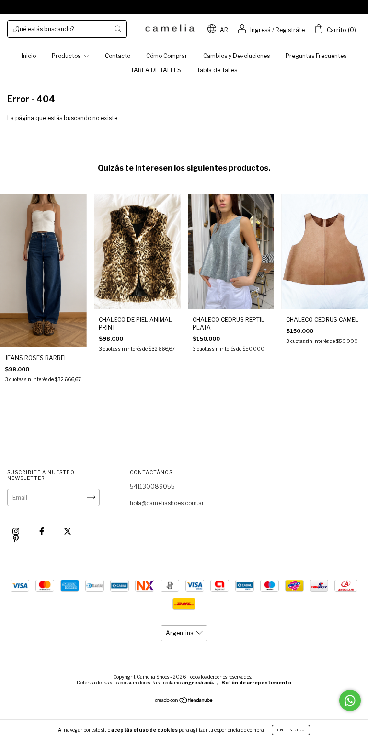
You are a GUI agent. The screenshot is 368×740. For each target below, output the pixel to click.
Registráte (290, 30)
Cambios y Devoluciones (236, 55)
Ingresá (260, 30)
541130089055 (152, 486)
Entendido (291, 730)
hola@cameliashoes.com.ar (167, 503)
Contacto (117, 55)
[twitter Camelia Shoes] (67, 531)
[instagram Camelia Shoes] (16, 531)
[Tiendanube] (184, 701)
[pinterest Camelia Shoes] (15, 538)
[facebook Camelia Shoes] (42, 531)
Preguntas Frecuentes (316, 55)
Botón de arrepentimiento (256, 682)
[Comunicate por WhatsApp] (350, 700)
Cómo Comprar (166, 55)
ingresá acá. (199, 682)
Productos (67, 55)
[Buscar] (118, 29)
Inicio (29, 55)
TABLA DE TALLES (156, 70)
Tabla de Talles (217, 70)
